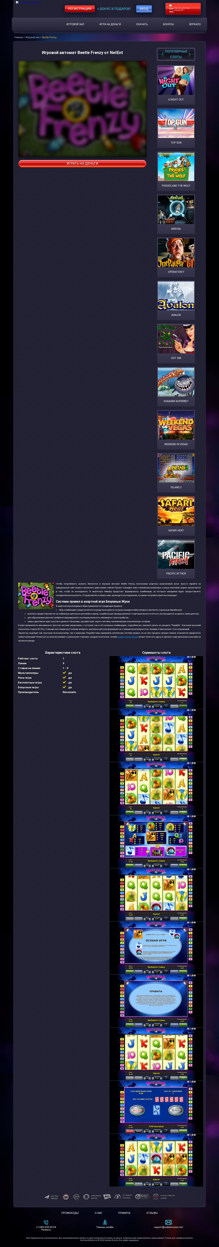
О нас (98, 1212)
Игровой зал (75, 24)
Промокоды (70, 1212)
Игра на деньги (110, 24)
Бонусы (168, 24)
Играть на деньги (82, 163)
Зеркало (195, 24)
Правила (124, 1212)
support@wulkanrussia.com (168, 1227)
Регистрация (79, 9)
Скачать (142, 24)
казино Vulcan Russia (128, 637)
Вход (144, 9)
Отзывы (152, 1212)
